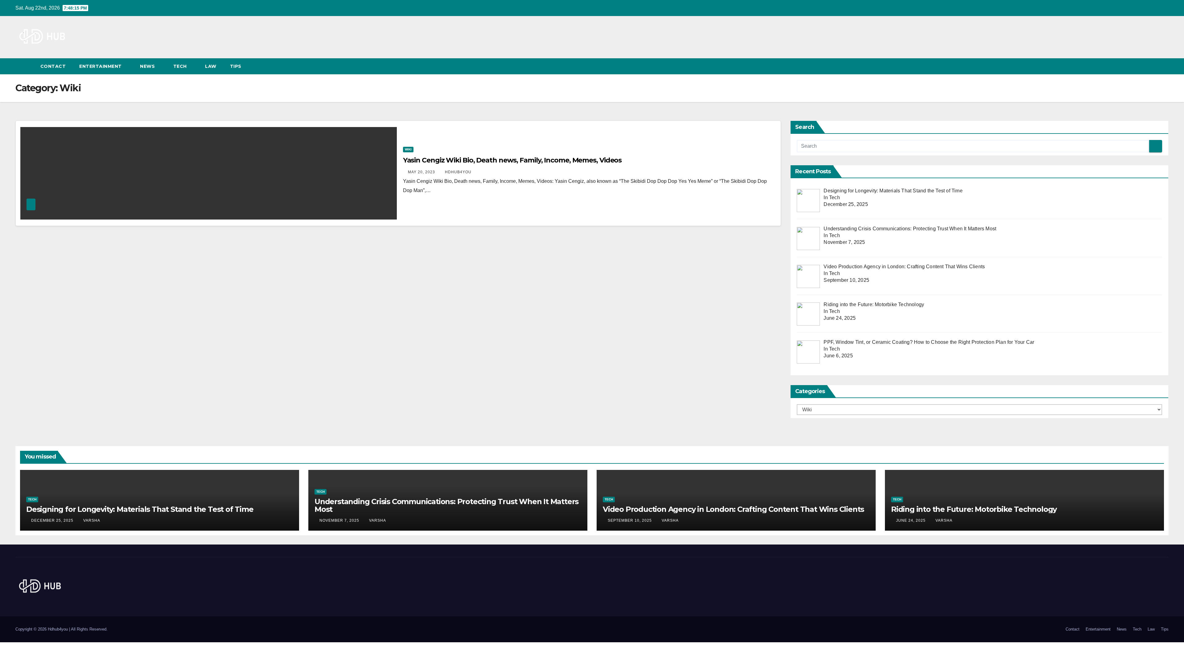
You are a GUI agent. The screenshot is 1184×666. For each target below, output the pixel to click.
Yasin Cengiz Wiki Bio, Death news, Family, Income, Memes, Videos (512, 160)
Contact (53, 66)
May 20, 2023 (422, 172)
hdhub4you (458, 172)
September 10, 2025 (630, 520)
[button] (1152, 66)
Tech (180, 66)
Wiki (408, 149)
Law (210, 66)
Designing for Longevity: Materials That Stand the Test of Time (139, 509)
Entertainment (101, 66)
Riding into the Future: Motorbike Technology (974, 509)
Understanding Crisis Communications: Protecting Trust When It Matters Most (446, 505)
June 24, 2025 (911, 520)
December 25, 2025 (53, 520)
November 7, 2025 (339, 520)
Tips (236, 66)
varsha (91, 520)
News (148, 66)
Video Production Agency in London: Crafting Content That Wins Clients (733, 509)
